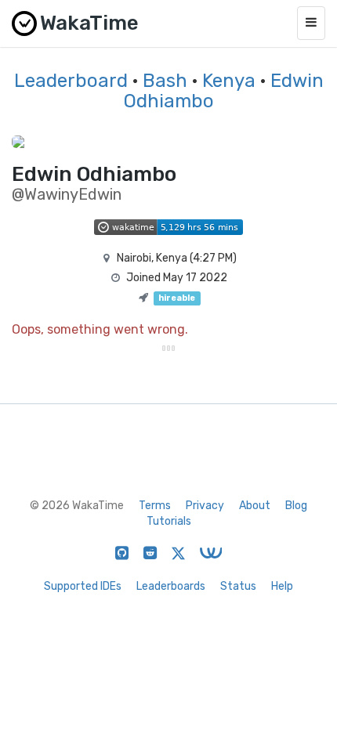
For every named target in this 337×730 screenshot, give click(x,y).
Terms (155, 505)
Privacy (205, 505)
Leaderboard (71, 81)
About (254, 505)
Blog (296, 505)
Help (282, 586)
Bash (165, 81)
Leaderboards (170, 586)
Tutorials (169, 521)
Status (238, 586)
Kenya (228, 81)
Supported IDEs (82, 586)
